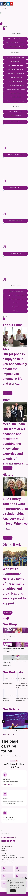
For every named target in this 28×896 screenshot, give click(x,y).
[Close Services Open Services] (4, 28)
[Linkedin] (8, 4)
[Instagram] (5, 4)
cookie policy (16, 887)
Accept (12, 890)
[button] (3, 721)
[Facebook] (2, 841)
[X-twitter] (5, 841)
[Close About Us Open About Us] (4, 318)
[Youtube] (11, 4)
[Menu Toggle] (1, 23)
